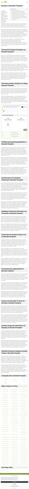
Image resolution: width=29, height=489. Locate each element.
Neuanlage (14, 378)
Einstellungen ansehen (14, 486)
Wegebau (5, 380)
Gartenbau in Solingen (14, 453)
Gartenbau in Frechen (23, 404)
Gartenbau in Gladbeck (5, 408)
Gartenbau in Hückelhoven (5, 414)
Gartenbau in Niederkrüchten (23, 439)
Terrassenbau (14, 380)
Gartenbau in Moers (14, 431)
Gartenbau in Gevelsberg (23, 406)
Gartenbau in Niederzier (5, 441)
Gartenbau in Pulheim (23, 445)
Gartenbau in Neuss (23, 437)
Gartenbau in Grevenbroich (14, 408)
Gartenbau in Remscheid (23, 447)
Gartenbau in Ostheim (23, 443)
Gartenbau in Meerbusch (5, 429)
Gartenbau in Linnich (23, 427)
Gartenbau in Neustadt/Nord (5, 439)
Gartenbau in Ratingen (14, 447)
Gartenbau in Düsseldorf (23, 400)
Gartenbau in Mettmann (5, 431)
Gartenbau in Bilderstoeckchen (23, 391)
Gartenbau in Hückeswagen (14, 414)
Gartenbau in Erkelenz (23, 402)
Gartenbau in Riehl (14, 449)
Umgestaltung (23, 378)
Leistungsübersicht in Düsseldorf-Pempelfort (16, 18)
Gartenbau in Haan (23, 408)
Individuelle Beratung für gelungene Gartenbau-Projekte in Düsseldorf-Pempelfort (19, 17)
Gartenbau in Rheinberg (5, 449)
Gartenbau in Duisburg (14, 400)
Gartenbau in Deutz (5, 398)
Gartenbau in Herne (23, 410)
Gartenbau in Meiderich (14, 429)
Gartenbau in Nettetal (23, 434)
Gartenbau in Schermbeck (14, 451)
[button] (27, 475)
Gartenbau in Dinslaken (15, 398)
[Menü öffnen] (27, 2)
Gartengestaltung (5, 378)
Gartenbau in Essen (14, 404)
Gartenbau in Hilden (14, 412)
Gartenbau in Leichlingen (23, 425)
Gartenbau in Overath (5, 445)
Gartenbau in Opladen (14, 443)
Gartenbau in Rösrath (5, 451)
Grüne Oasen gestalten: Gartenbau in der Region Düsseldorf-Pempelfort (18, 11)
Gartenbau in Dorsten (5, 400)
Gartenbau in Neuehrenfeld (14, 437)
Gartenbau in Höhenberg (23, 412)
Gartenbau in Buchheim (14, 396)
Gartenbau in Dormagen (24, 398)
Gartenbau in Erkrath (5, 404)
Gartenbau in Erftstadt (14, 402)
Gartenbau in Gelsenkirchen (14, 406)
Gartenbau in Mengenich (23, 429)
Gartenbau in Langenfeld (14, 425)
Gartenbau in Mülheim (14, 434)
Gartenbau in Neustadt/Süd (14, 439)
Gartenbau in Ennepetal (5, 402)
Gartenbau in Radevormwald (5, 447)
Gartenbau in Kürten (5, 425)
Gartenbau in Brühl (5, 396)
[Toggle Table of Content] (26, 9)
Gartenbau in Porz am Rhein (14, 445)
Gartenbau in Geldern (5, 406)
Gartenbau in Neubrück (5, 437)
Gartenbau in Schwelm (5, 453)
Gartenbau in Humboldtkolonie (23, 414)
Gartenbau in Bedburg (5, 391)
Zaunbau (23, 380)
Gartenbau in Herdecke (14, 410)
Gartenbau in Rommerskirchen (23, 449)
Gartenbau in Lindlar (14, 427)
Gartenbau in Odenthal (5, 443)
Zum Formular (3, 469)
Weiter (25, 129)
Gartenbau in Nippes (14, 441)
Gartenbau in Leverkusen (5, 427)
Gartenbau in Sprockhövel (23, 453)
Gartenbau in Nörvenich (24, 441)
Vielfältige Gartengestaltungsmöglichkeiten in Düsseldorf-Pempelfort (18, 12)
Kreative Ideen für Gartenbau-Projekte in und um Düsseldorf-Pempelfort (18, 14)
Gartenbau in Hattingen (5, 410)
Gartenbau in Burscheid (24, 396)
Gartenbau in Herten (5, 412)
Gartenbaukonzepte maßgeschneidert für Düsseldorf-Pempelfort (17, 15)
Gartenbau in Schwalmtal (23, 451)
